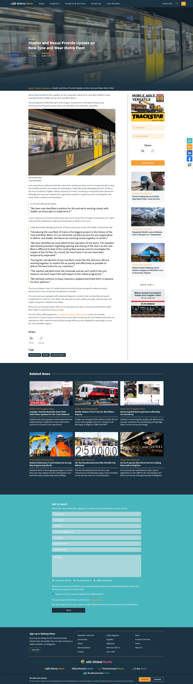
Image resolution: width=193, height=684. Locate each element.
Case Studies (113, 3)
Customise (157, 679)
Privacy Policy (96, 600)
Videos (80, 643)
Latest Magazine (112, 635)
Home (31, 88)
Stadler (46, 354)
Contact (81, 651)
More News (146, 284)
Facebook (189, 159)
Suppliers (55, 3)
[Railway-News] (21, 3)
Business (46, 88)
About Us (138, 647)
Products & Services (75, 3)
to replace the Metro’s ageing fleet (72, 314)
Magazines (110, 643)
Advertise (96, 3)
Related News (148, 163)
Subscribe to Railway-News (189, 141)
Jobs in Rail (110, 651)
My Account (189, 147)
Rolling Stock (35, 354)
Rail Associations (84, 647)
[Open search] (177, 4)
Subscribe (168, 3)
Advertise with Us (113, 647)
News (41, 3)
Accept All (144, 679)
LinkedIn (189, 153)
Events (137, 643)
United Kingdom (58, 354)
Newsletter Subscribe (86, 635)
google (189, 165)
